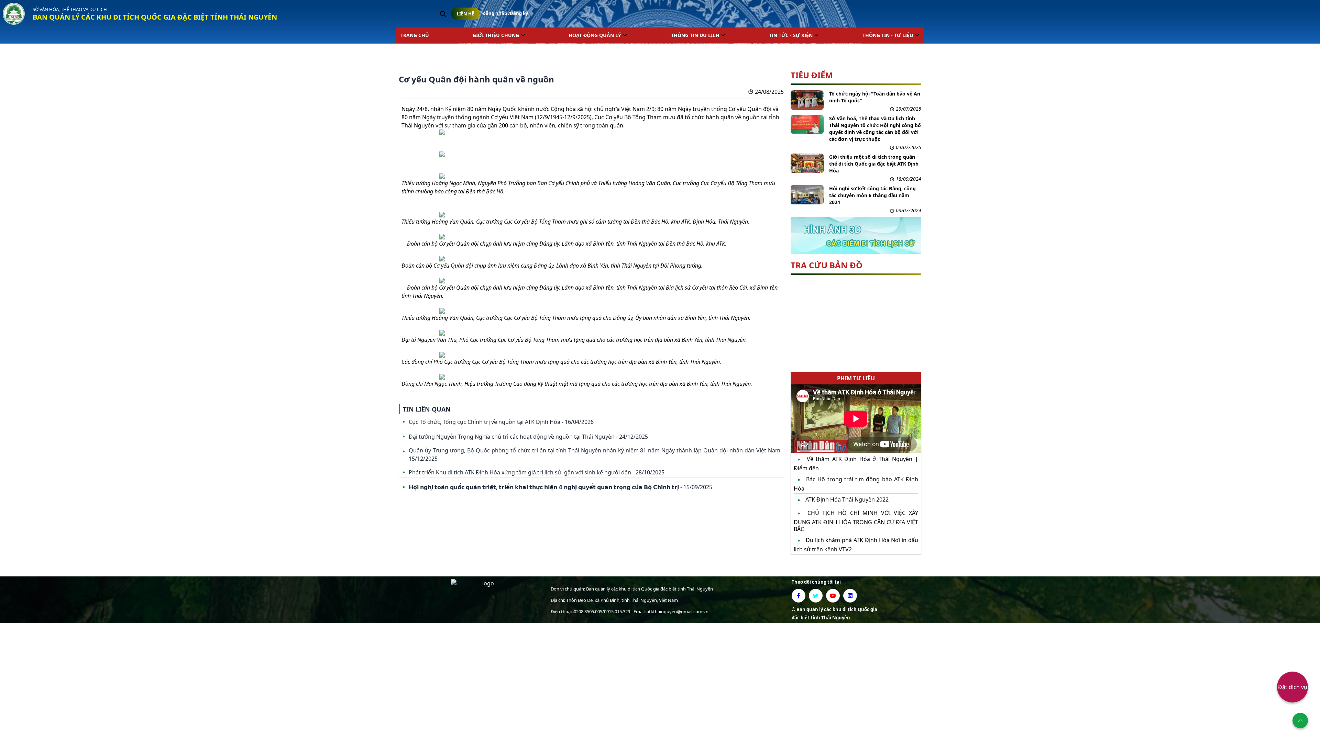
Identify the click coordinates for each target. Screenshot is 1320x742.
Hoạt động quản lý (595, 35)
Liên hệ (465, 14)
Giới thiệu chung (496, 35)
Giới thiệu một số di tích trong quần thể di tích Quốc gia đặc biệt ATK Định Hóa (873, 164)
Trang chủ (414, 35)
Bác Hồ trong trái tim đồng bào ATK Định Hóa (856, 483)
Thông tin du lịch (695, 35)
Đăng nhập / (496, 13)
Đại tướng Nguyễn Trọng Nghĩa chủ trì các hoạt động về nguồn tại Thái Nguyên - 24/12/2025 (528, 436)
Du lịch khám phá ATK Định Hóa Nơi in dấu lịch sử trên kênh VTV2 (856, 544)
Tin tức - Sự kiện (791, 35)
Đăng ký (519, 13)
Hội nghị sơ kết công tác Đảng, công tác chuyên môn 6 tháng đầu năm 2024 (872, 195)
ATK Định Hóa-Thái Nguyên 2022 (846, 499)
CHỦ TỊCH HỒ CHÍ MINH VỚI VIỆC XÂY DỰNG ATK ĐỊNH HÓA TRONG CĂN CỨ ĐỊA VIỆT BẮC (856, 520)
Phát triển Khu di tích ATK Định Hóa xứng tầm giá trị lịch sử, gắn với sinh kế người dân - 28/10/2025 (536, 472)
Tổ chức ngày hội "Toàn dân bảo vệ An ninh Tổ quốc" (874, 97)
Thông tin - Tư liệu (887, 35)
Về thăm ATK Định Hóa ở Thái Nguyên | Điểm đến (856, 463)
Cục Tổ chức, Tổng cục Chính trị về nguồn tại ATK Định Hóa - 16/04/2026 (501, 422)
